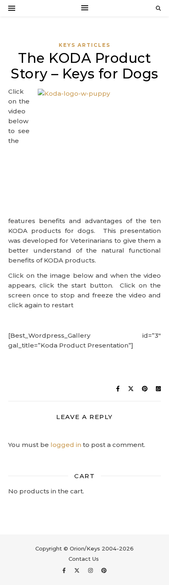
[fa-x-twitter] (77, 570)
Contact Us (84, 558)
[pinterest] (104, 570)
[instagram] (91, 570)
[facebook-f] (64, 570)
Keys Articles (84, 45)
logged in (65, 445)
